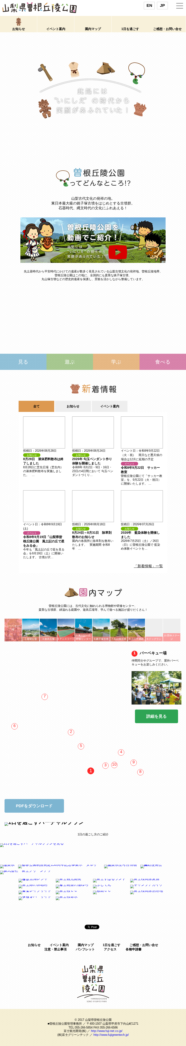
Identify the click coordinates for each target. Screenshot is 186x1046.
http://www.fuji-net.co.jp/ (106, 1031)
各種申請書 (134, 949)
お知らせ (34, 945)
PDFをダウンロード (34, 806)
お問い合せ (167, 29)
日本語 (162, 5)
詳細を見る (156, 716)
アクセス (110, 949)
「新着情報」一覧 (148, 566)
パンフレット (85, 949)
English (149, 5)
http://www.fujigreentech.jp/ (111, 1034)
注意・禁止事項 (55, 949)
